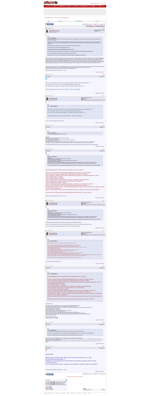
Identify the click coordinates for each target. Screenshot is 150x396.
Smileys (47, 387)
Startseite (52, 17)
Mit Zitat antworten (100, 72)
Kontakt (63, 393)
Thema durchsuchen (99, 26)
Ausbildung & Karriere (65, 17)
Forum (89, 393)
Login (105, 3)
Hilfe (102, 3)
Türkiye (84, 393)
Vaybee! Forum (57, 17)
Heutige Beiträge (78, 21)
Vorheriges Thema (71, 376)
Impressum (57, 393)
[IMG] (47, 388)
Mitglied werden (96, 3)
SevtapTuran (53, 30)
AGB (68, 393)
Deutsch (79, 393)
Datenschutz (73, 393)
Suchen (96, 21)
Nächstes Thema (79, 376)
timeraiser (52, 98)
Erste (89, 24)
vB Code (47, 386)
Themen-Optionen (90, 26)
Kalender (60, 21)
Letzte (101, 24)
